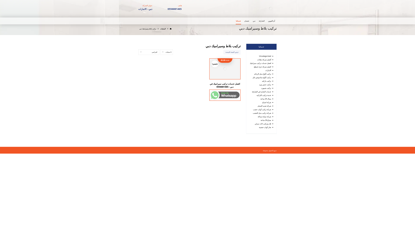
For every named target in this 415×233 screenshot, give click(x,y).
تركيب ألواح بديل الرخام (262, 74)
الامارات (268, 70)
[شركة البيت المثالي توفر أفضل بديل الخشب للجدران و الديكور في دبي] (271, 8)
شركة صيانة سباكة (264, 116)
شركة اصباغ (266, 102)
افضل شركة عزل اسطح (262, 67)
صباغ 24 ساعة (266, 120)
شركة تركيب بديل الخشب (262, 113)
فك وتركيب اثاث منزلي (263, 124)
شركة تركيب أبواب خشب (262, 109)
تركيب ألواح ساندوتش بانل (262, 77)
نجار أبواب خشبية (265, 127)
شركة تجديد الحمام (264, 106)
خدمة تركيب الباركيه (264, 95)
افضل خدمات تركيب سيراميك (260, 63)
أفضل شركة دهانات (264, 59)
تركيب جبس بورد (265, 84)
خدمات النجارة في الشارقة (261, 92)
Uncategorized (265, 56)
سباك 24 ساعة (265, 99)
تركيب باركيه (266, 81)
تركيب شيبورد (266, 88)
